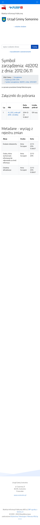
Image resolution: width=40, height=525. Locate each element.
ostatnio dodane (20, 26)
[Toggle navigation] (37, 2)
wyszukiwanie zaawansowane (20, 52)
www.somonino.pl (20, 495)
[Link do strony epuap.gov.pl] (16, 7)
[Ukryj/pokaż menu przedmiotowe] (3, 2)
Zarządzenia (17, 77)
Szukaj (34, 47)
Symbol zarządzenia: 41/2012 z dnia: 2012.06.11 (20, 82)
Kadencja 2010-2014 (12, 80)
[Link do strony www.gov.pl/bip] (5, 7)
